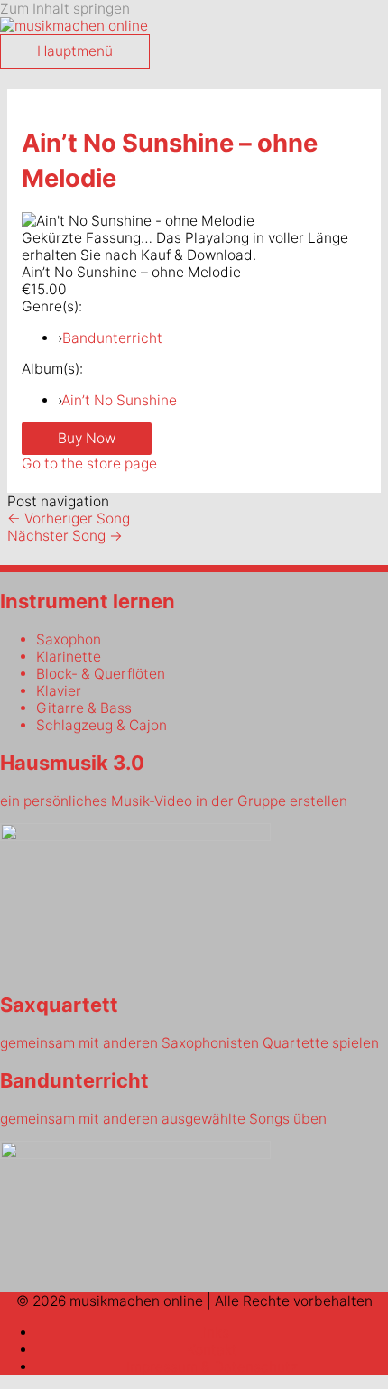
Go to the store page (89, 463)
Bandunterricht (112, 338)
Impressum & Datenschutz (212, 1366)
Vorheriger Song (68, 518)
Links (212, 1332)
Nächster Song (65, 535)
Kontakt (212, 1349)
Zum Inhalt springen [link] (65, 8)
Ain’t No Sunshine (119, 400)
